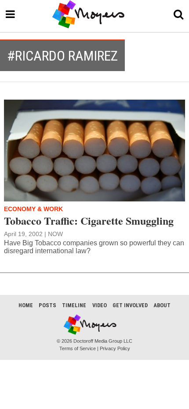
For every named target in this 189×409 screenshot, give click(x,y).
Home (25, 305)
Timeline (74, 305)
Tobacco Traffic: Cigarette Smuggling (89, 220)
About (162, 305)
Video (99, 305)
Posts (47, 305)
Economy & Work (33, 208)
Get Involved (130, 305)
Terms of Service (77, 348)
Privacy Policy (115, 348)
